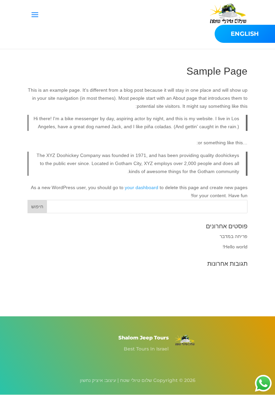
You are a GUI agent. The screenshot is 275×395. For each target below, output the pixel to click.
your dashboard (141, 187)
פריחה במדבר (234, 236)
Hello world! (235, 246)
